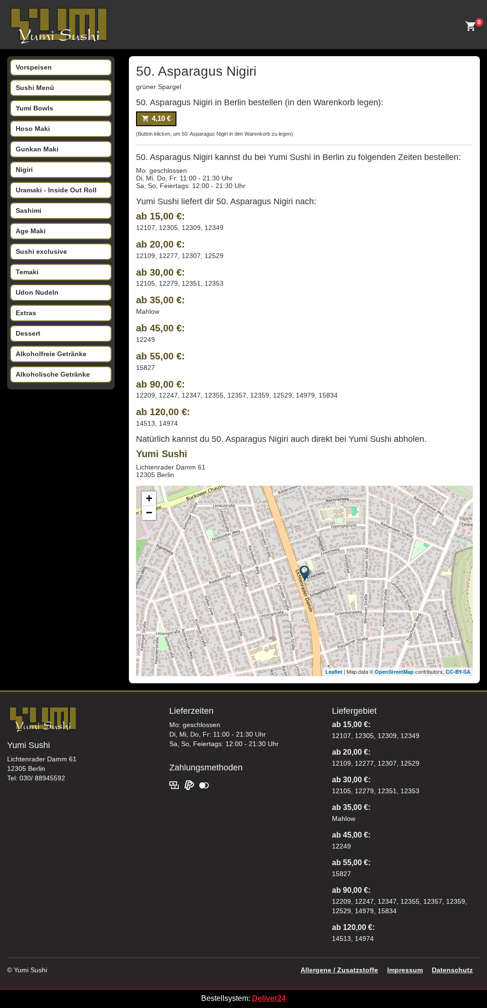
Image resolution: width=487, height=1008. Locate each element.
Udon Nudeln (37, 292)
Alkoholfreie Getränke (51, 354)
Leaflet (333, 671)
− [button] (149, 513)
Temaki (27, 272)
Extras (26, 313)
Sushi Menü (35, 87)
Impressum (405, 970)
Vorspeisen (34, 67)
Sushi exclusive (41, 251)
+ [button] (149, 498)
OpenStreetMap (394, 671)
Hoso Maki (33, 128)
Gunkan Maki (37, 149)
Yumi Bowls (34, 108)
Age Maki (31, 231)
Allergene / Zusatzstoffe (339, 970)
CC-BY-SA (458, 671)
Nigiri (24, 169)
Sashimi (28, 210)
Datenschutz (452, 970)
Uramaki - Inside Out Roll (56, 190)
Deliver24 (269, 998)
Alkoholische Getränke (53, 374)
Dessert (28, 333)
